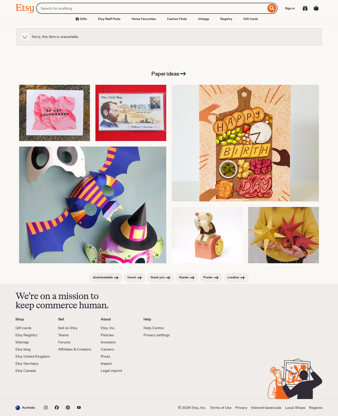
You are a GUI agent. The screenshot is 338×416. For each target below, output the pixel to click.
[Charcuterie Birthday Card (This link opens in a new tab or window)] (245, 143)
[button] (25, 407)
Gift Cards (250, 19)
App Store (30, 386)
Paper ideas (165, 74)
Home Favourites (144, 19)
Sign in (290, 8)
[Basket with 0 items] (316, 8)
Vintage (203, 19)
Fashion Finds (177, 19)
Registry (226, 19)
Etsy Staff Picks (109, 19)
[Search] (272, 8)
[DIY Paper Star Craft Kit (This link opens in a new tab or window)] (283, 235)
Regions (316, 407)
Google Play (65, 386)
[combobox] (151, 8)
